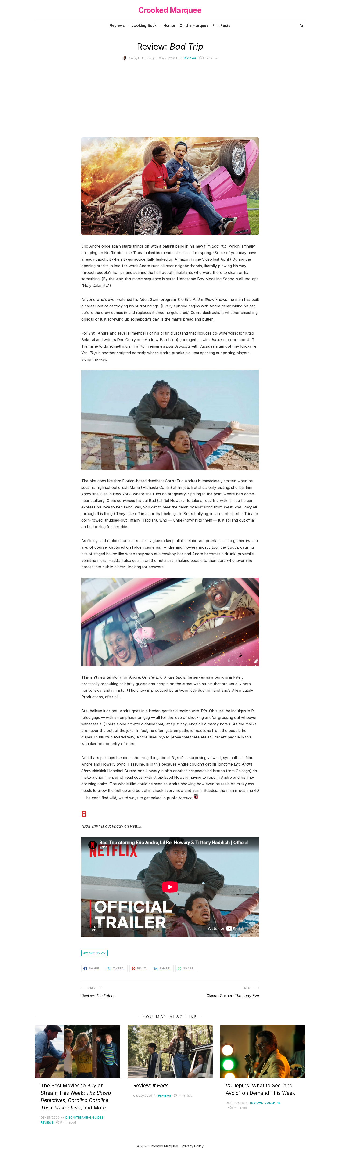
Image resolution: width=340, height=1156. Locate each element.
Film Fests (221, 25)
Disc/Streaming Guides (84, 1117)
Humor (170, 25)
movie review (96, 953)
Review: (150, 1085)
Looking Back (144, 25)
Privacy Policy (193, 1146)
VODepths (273, 1103)
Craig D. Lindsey (141, 58)
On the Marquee (194, 25)
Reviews (117, 25)
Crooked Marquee (170, 10)
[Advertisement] (170, 99)
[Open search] (301, 25)
